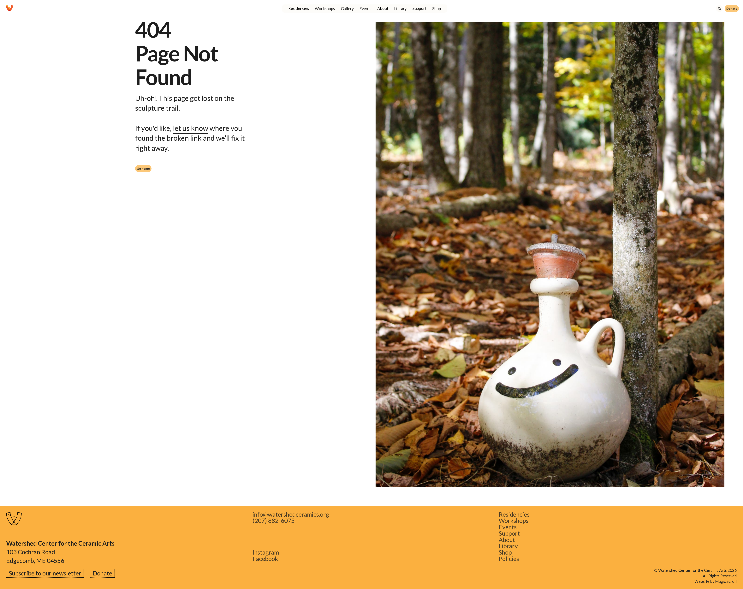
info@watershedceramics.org (291, 514)
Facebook (265, 558)
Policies (509, 558)
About (507, 540)
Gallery (347, 8)
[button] (298, 8)
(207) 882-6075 (274, 521)
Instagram (266, 552)
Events (365, 8)
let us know (190, 128)
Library (400, 8)
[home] (9, 8)
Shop (436, 8)
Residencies (514, 514)
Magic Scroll (726, 581)
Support (509, 533)
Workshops (325, 8)
